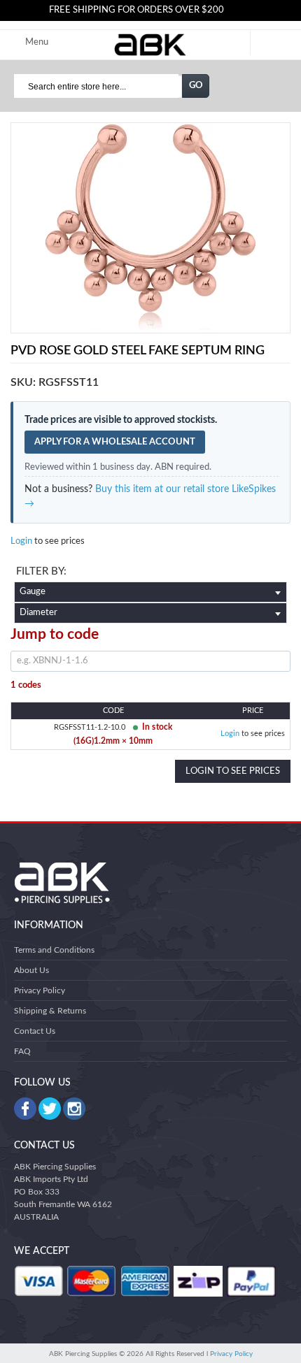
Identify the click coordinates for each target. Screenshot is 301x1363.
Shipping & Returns (50, 1011)
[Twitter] (49, 1108)
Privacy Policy (39, 990)
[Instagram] (74, 1108)
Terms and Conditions (54, 950)
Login (21, 541)
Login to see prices (233, 771)
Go (196, 85)
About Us (31, 970)
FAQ (22, 1051)
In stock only (150, 573)
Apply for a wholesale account (114, 442)
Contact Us (34, 1031)
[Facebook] (25, 1108)
